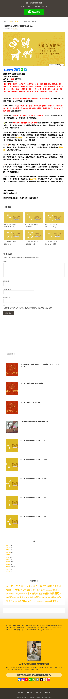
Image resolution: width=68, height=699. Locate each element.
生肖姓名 (8, 566)
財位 (58, 598)
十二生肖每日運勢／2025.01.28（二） (11, 225)
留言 (5, 262)
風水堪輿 (8, 571)
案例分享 (8, 559)
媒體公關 (8, 552)
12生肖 (9, 585)
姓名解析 (8, 550)
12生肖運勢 (19, 585)
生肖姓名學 (25, 597)
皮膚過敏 (41, 597)
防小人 (32, 600)
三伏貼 (26, 586)
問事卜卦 (8, 547)
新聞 (15, 594)
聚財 (47, 597)
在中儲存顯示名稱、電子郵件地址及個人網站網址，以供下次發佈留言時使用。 (28, 308)
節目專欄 (8, 569)
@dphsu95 (13, 193)
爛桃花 (14, 598)
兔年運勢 (26, 589)
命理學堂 (8, 545)
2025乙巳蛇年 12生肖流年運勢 (31, 383)
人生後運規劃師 (43, 585)
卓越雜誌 (47, 590)
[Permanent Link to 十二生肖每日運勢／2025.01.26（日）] (54, 213)
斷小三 (19, 593)
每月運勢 (8, 564)
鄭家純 (27, 601)
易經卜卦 (24, 594)
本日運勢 (31, 593)
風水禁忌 (41, 601)
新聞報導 (8, 554)
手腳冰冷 (59, 590)
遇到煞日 (21, 601)
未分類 (7, 557)
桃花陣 (46, 593)
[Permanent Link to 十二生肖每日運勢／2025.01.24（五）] (34, 231)
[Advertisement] (34, 332)
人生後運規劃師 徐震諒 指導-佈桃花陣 (34, 421)
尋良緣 (54, 589)
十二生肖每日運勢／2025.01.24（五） (31, 243)
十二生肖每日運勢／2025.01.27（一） (31, 225)
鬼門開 (44, 601)
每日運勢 (8, 562)
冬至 (31, 590)
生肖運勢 (34, 597)
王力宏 (17, 598)
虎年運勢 (52, 597)
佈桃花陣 (19, 137)
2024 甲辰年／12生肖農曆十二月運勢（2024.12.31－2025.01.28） (39, 365)
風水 (38, 601)
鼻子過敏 (48, 601)
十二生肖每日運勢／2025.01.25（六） (11, 243)
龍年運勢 (54, 600)
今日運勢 (17, 589)
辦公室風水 (15, 601)
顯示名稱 (6, 281)
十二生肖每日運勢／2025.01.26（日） (51, 225)
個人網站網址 (7, 297)
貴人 (10, 600)
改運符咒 (11, 594)
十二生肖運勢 (39, 589)
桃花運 (39, 593)
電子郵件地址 (7, 289)
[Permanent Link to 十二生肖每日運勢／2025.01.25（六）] (13, 231)
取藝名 (50, 590)
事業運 (31, 585)
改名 (7, 594)
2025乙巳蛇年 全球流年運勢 (30, 402)
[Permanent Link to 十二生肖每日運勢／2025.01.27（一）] (34, 213)
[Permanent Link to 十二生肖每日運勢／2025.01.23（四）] (54, 231)
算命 (44, 598)
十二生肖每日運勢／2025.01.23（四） (51, 243)
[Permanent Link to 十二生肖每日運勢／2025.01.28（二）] (13, 213)
